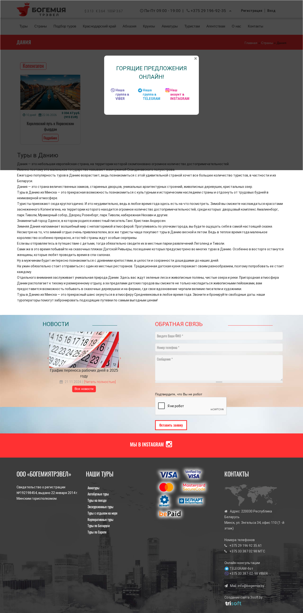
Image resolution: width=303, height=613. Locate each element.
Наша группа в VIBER (122, 94)
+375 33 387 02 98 (243, 551)
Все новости (84, 389)
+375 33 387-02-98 (243, 573)
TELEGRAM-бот (241, 568)
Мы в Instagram (147, 444)
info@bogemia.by (251, 586)
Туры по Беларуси (99, 525)
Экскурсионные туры (100, 506)
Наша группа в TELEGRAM (151, 94)
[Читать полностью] (100, 382)
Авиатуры (93, 487)
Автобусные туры (98, 493)
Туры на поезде (97, 500)
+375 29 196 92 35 (243, 545)
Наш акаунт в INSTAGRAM (179, 94)
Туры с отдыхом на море (102, 513)
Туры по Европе (97, 531)
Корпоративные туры (100, 519)
